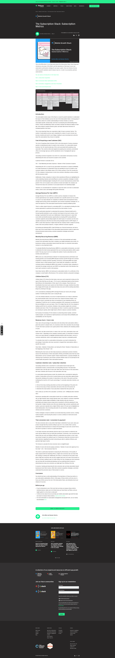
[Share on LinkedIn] (2, 327)
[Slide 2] (57, 557)
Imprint (71, 634)
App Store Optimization (51, 630)
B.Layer (60, 633)
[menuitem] (49, 6)
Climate (37, 633)
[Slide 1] (55, 557)
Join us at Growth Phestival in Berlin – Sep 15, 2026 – (51, 1)
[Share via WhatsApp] (2, 331)
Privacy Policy (72, 633)
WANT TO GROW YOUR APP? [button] (57, 508)
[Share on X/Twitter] (2, 329)
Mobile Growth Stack (43, 11)
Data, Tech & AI (50, 637)
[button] (74, 35)
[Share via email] (2, 334)
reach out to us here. (60, 495)
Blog (36, 634)
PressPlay (60, 630)
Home (37, 11)
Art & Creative (50, 636)
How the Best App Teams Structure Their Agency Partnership (72, 545)
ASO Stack (37, 541)
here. (45, 499)
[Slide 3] (58, 557)
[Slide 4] (59, 557)
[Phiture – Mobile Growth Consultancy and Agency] (40, 6)
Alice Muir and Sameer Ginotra (45, 33)
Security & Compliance (74, 630)
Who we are (38, 630)
